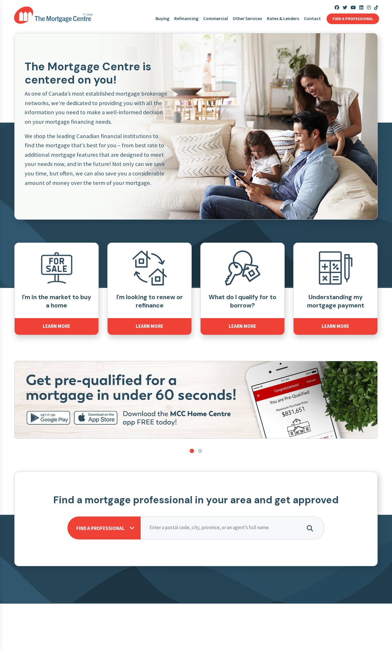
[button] (192, 450)
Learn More (56, 326)
